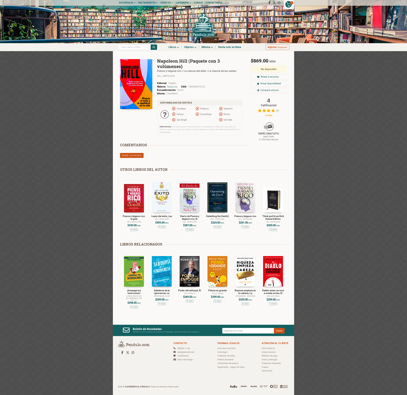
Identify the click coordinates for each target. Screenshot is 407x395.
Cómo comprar (268, 348)
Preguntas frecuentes (271, 363)
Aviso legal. (222, 352)
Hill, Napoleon (166, 76)
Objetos (189, 47)
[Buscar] (154, 47)
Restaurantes (147, 2)
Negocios (172, 86)
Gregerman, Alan (162, 296)
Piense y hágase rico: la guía (134, 217)
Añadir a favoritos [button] (269, 77)
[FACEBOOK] (269, 3)
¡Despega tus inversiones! (134, 291)
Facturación (267, 371)
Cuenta (265, 367)
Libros (173, 47)
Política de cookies (225, 359)
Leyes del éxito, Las (162, 216)
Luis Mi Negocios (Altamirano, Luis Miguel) (134, 298)
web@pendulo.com (185, 352)
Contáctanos (213, 2)
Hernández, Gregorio (245, 296)
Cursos (198, 2)
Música (206, 47)
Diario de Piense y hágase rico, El (189, 217)
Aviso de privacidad (226, 348)
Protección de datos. (226, 356)
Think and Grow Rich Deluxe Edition (273, 217)
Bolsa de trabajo (185, 359)
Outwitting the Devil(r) (217, 216)
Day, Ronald (189, 293)
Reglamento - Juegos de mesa (231, 367)
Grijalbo (172, 83)
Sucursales (126, 2)
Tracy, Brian (217, 293)
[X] (274, 3)
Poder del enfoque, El (189, 290)
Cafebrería (182, 2)
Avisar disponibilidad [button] (270, 83)
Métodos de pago (269, 356)
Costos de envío (269, 352)
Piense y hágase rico (245, 216)
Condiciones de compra (227, 363)
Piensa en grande (217, 290)
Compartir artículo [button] (269, 90)
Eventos (166, 2)
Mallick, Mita (273, 296)
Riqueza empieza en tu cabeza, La (245, 291)
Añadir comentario (132, 155)
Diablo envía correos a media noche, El (273, 291)
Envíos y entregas (269, 359)
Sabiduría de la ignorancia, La (162, 291)
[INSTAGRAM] (279, 3)
